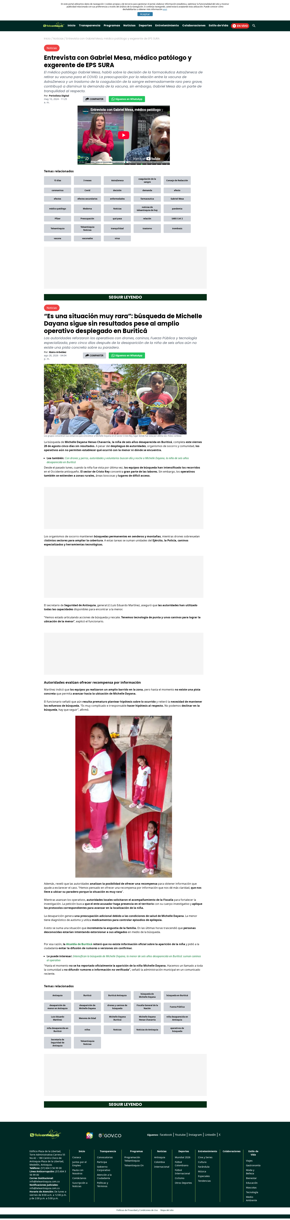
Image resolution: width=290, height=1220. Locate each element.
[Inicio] (46, 1134)
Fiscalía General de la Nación (147, 1007)
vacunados (87, 238)
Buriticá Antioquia (117, 995)
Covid (87, 190)
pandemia (177, 208)
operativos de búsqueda (177, 1030)
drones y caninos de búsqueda (117, 1007)
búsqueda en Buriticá (177, 995)
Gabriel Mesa (177, 198)
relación (147, 218)
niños (87, 1029)
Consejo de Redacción (177, 180)
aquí (165, 9)
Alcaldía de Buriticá (79, 944)
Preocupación (87, 218)
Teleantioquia (57, 228)
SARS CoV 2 (177, 218)
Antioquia (57, 995)
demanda (147, 190)
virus (117, 238)
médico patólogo (57, 208)
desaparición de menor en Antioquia (57, 1007)
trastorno (147, 228)
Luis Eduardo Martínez (57, 1018)
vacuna (57, 238)
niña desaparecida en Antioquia (177, 1018)
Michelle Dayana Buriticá (117, 1018)
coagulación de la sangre (147, 180)
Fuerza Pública (177, 1006)
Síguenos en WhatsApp (128, 99)
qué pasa (117, 218)
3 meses (87, 180)
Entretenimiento (167, 25)
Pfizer (57, 218)
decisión (117, 190)
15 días (57, 180)
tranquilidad (117, 228)
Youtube (180, 1135)
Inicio (72, 25)
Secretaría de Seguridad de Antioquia (57, 1042)
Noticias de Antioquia (147, 1029)
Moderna (87, 208)
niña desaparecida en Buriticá (57, 1030)
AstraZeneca (117, 180)
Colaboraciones (193, 25)
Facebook (166, 1135)
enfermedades (117, 198)
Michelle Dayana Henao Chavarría (147, 1018)
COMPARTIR (96, 99)
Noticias (129, 25)
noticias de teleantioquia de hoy (147, 209)
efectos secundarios (87, 198)
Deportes (145, 25)
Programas (112, 25)
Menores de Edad (87, 1018)
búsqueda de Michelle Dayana (147, 995)
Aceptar (145, 14)
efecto (177, 190)
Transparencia (89, 25)
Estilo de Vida (218, 25)
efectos (57, 198)
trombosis (177, 228)
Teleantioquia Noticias (87, 228)
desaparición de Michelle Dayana (87, 1007)
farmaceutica (147, 198)
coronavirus (57, 190)
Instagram (195, 1135)
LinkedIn (210, 1135)
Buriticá (87, 995)
